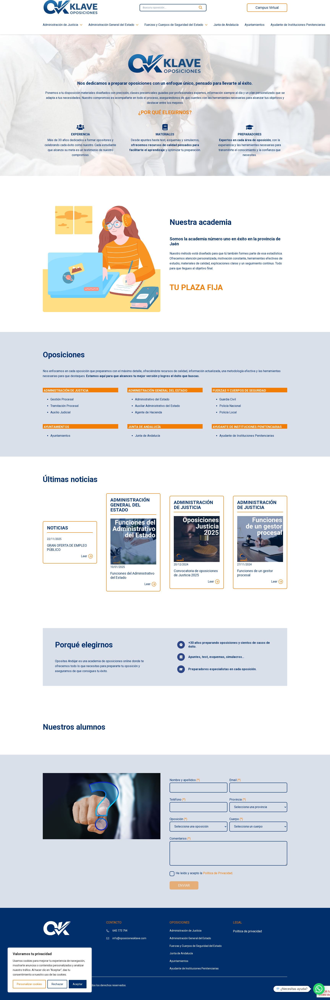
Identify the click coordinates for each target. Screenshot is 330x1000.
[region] (50, 970)
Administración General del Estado (190, 938)
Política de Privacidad (217, 873)
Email (235, 780)
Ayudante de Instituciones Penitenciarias (194, 968)
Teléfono (177, 799)
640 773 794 (119, 930)
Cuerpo (236, 819)
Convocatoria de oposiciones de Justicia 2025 (196, 573)
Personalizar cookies (29, 984)
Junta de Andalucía (181, 953)
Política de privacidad (247, 931)
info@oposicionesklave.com (129, 938)
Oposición (178, 819)
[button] (319, 989)
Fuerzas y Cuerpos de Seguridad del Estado (196, 945)
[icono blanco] (57, 929)
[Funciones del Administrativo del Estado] (133, 521)
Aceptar (77, 984)
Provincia (237, 799)
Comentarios (180, 838)
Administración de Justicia (185, 930)
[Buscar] (200, 7)
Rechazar (57, 984)
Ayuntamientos (179, 961)
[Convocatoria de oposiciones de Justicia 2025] (197, 518)
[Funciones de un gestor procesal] (260, 518)
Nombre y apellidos (185, 780)
